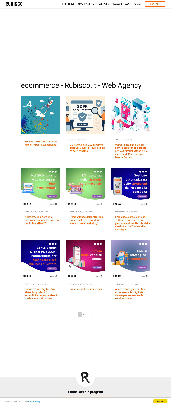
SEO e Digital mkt (86, 4)
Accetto (160, 401)
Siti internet (68, 4)
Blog (127, 4)
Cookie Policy (34, 401)
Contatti (155, 4)
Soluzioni (117, 4)
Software (104, 4)
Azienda (137, 4)
